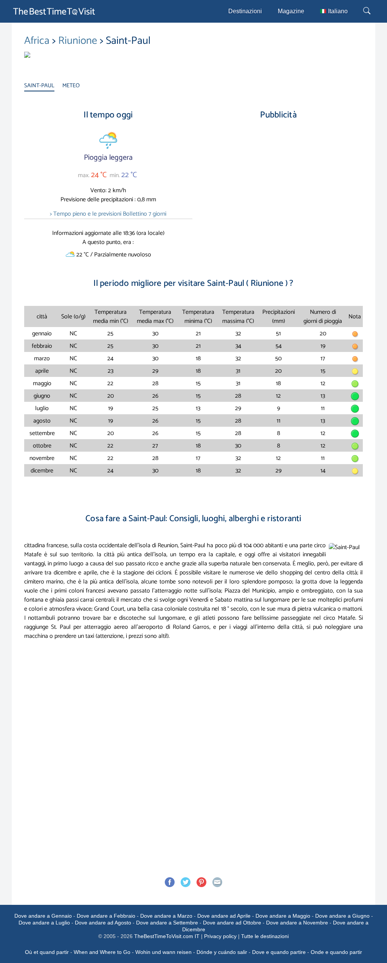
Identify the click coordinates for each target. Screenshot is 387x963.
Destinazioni (245, 11)
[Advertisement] (278, 190)
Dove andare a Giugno (342, 916)
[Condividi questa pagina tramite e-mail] (217, 882)
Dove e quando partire (279, 952)
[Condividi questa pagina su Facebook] (170, 882)
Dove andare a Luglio (44, 923)
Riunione (79, 40)
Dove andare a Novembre (297, 923)
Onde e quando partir (336, 952)
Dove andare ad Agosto (103, 923)
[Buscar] (368, 11)
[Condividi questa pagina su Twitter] (185, 882)
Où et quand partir (47, 952)
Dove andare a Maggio (282, 916)
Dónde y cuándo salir (222, 952)
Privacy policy (220, 936)
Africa (38, 40)
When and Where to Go (102, 952)
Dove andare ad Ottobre (232, 923)
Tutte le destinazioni (265, 936)
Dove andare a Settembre (167, 923)
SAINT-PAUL (39, 85)
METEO (71, 85)
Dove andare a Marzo (166, 916)
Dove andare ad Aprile (224, 916)
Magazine (291, 11)
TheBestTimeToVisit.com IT (167, 936)
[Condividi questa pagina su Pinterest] (201, 882)
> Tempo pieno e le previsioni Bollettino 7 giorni (108, 214)
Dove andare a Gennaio (43, 916)
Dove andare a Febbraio (106, 916)
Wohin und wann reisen (163, 952)
